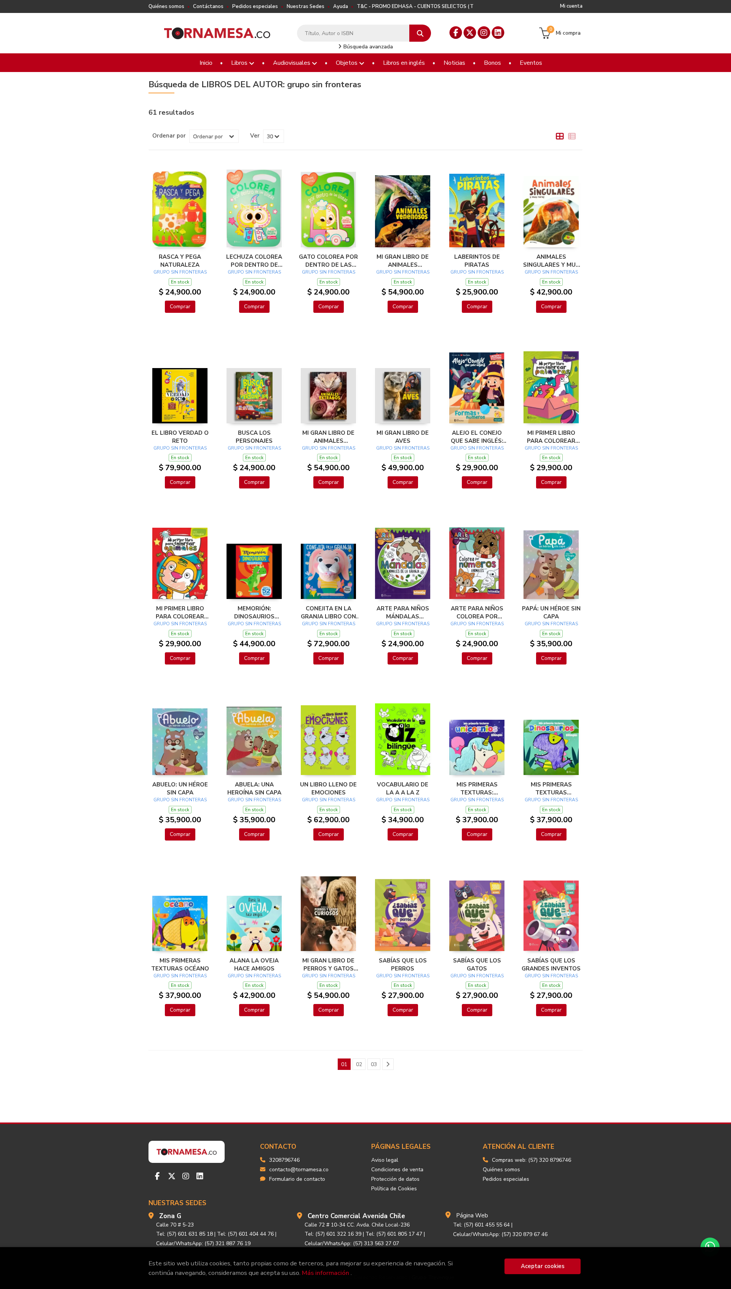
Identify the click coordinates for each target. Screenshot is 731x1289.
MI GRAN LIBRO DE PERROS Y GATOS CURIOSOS (328, 964)
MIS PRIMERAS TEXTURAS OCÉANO (180, 964)
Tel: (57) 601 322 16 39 (333, 1234)
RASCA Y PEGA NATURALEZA (180, 260)
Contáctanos (208, 6)
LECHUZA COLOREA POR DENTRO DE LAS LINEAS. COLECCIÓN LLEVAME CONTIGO (254, 260)
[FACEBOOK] (456, 32)
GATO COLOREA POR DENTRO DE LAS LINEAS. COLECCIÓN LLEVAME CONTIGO (328, 260)
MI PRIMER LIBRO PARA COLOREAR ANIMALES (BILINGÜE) (180, 612)
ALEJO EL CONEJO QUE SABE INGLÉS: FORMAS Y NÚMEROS (477, 436)
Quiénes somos (166, 6)
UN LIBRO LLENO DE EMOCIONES (328, 788)
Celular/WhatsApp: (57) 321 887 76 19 (203, 1243)
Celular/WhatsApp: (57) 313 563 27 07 (352, 1243)
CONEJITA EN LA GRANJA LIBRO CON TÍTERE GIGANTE (328, 612)
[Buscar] (420, 33)
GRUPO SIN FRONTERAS (180, 272)
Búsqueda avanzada (367, 47)
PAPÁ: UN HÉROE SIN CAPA (551, 612)
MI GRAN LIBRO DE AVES (403, 436)
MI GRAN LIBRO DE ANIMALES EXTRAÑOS (328, 436)
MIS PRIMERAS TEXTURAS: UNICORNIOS (477, 788)
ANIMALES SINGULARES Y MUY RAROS (551, 260)
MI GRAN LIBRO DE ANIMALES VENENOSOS (403, 260)
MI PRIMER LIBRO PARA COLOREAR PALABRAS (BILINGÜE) (551, 436)
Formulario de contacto (297, 1179)
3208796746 (284, 1160)
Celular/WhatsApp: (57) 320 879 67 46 (500, 1234)
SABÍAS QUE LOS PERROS (403, 964)
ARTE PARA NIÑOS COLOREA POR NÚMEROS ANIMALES (477, 612)
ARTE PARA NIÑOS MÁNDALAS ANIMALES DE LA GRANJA (403, 612)
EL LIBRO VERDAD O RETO (180, 436)
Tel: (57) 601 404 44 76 (245, 1234)
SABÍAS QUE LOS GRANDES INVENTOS (551, 964)
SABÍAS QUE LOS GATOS (477, 964)
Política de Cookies (394, 1188)
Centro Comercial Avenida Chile (356, 1216)
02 (359, 1064)
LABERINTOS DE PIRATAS (477, 260)
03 (374, 1064)
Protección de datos (395, 1179)
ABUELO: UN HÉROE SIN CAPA (180, 788)
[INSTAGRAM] (484, 32)
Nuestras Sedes (305, 6)
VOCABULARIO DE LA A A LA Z (402, 788)
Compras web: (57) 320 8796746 (531, 1160)
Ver (255, 135)
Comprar (180, 306)
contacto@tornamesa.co (299, 1169)
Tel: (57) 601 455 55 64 (481, 1224)
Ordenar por (169, 135)
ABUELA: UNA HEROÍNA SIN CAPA (254, 788)
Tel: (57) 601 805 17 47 (394, 1234)
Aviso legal (384, 1160)
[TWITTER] (470, 32)
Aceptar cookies (543, 1266)
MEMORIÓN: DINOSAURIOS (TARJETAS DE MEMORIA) (254, 612)
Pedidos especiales (255, 6)
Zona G (170, 1216)
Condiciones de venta (397, 1169)
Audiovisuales (292, 63)
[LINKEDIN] (498, 32)
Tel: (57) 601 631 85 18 (184, 1234)
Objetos (347, 63)
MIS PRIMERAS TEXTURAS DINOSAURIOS (551, 788)
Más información (325, 1272)
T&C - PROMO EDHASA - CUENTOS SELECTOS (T (415, 6)
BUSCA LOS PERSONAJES (254, 436)
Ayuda (340, 6)
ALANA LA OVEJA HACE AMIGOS (254, 964)
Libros (240, 63)
